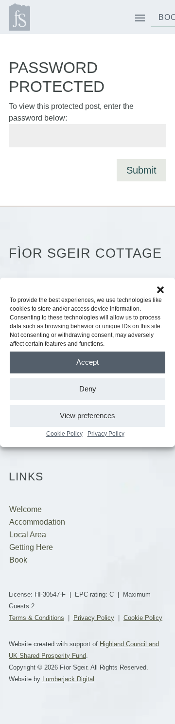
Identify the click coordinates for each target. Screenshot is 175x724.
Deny (87, 389)
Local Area (27, 534)
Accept (87, 362)
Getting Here (31, 547)
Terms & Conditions (36, 617)
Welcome (25, 509)
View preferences (87, 415)
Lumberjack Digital (68, 679)
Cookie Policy (64, 433)
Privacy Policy (106, 433)
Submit (141, 170)
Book (18, 560)
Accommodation (37, 522)
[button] (160, 290)
